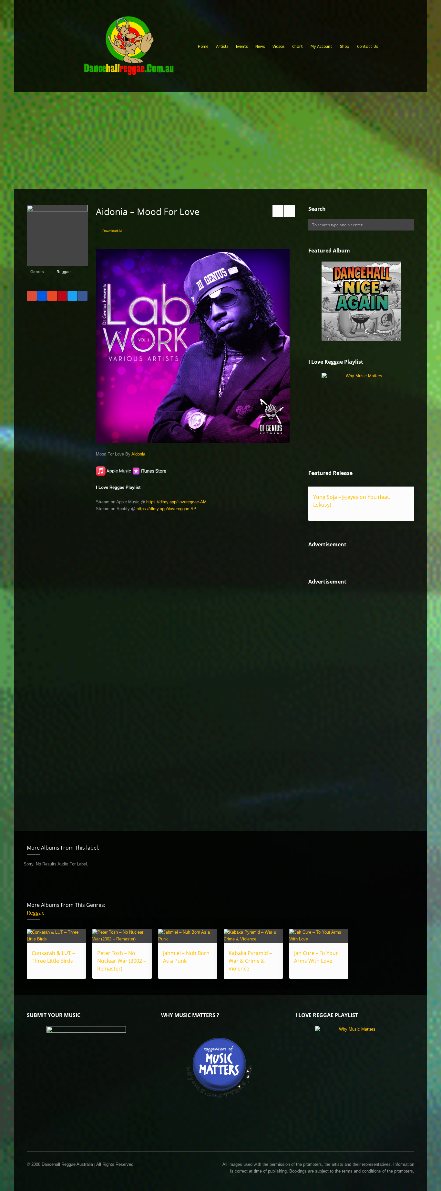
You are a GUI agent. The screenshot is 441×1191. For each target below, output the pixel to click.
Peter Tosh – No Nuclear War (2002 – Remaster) (121, 961)
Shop (344, 46)
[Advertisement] (220, 140)
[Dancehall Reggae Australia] (128, 48)
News (260, 46)
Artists (222, 46)
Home (203, 46)
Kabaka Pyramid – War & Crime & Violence (250, 961)
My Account (321, 46)
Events (242, 46)
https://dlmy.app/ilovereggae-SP (166, 508)
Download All (112, 231)
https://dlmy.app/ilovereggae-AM (176, 501)
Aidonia (138, 454)
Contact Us (367, 46)
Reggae (63, 272)
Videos (278, 46)
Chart (297, 46)
